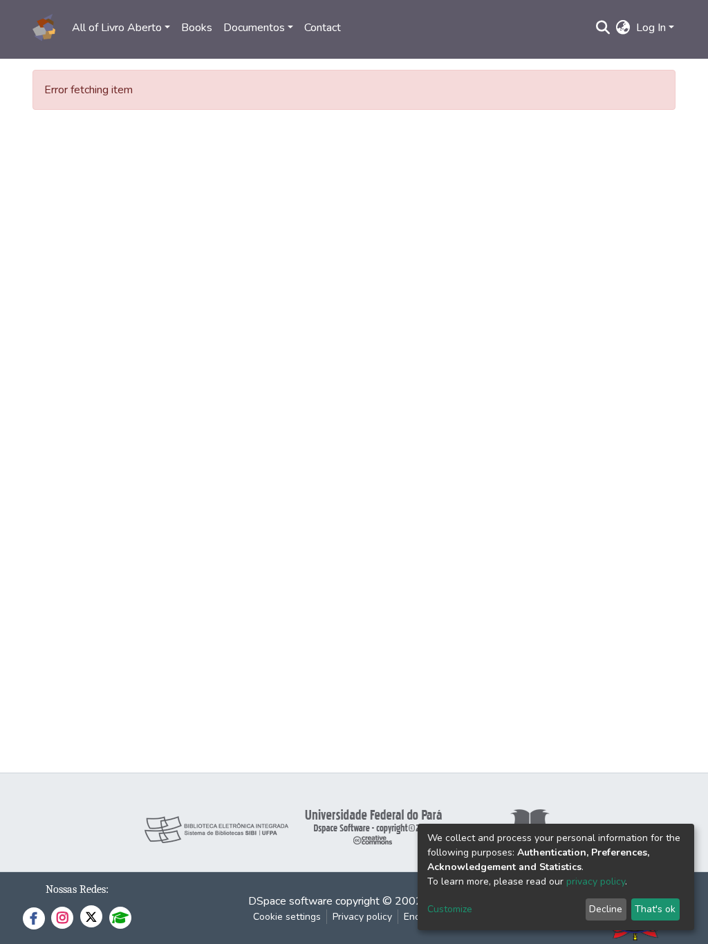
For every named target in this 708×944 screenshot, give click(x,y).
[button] (623, 27)
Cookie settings (287, 916)
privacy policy (595, 881)
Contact (322, 27)
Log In (651, 27)
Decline (605, 909)
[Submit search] (603, 27)
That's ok (655, 909)
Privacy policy (362, 916)
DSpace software (290, 901)
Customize (449, 909)
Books (196, 27)
